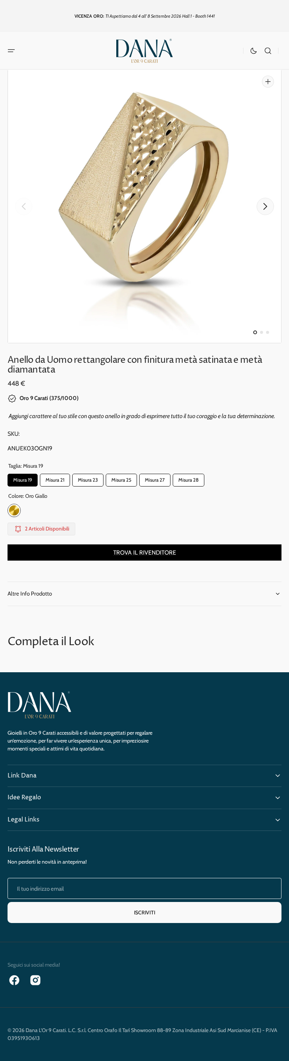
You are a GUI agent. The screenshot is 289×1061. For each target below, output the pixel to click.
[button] (11, 50)
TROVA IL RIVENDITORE (144, 552)
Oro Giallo (14, 510)
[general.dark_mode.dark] (253, 50)
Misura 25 (121, 478)
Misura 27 (154, 478)
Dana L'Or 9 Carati (46, 1030)
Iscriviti (144, 912)
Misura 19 (22, 478)
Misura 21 (55, 478)
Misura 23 (88, 478)
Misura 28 (188, 478)
